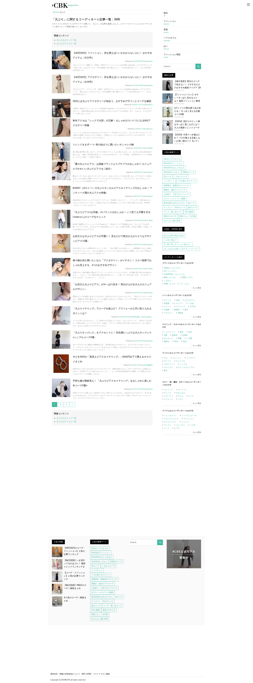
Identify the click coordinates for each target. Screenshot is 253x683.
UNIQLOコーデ (188, 172)
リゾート (167, 306)
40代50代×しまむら (172, 172)
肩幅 (180, 338)
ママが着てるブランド (186, 181)
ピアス (177, 428)
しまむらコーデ (180, 176)
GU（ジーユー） (170, 271)
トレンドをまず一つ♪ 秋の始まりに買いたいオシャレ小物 (103, 144)
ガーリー (167, 361)
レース (191, 396)
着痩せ (166, 341)
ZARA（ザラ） (188, 277)
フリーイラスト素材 (101, 674)
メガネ (193, 425)
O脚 (165, 335)
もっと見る (197, 288)
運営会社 (54, 674)
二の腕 (189, 338)
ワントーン (168, 390)
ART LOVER (86, 674)
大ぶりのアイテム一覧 (66, 43)
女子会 (193, 306)
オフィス (167, 300)
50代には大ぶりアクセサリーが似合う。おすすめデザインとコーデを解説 (112, 101)
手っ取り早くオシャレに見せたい (177, 244)
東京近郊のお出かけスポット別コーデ (179, 203)
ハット (166, 428)
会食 (178, 300)
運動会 (180, 313)
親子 (186, 310)
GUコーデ (167, 176)
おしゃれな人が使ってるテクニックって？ (181, 249)
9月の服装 (189, 212)
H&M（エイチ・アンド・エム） (177, 284)
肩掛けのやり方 (170, 216)
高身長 (185, 335)
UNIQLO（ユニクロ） (172, 268)
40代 (176, 341)
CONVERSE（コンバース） (175, 274)
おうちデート (190, 300)
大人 (166, 358)
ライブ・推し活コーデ (173, 212)
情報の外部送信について (70, 674)
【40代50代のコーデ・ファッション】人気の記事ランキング (74, 551)
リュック (185, 422)
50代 (185, 341)
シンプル (183, 364)
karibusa (149, 61)
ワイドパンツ (188, 419)
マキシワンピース (171, 419)
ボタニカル (180, 393)
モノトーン (182, 390)
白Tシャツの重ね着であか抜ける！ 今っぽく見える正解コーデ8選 (187, 111)
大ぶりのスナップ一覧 (66, 40)
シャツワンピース (189, 415)
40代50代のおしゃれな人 (174, 168)
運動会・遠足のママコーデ (175, 190)
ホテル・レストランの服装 (175, 199)
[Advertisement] (181, 487)
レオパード (168, 396)
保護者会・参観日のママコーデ (176, 185)
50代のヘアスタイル (172, 159)
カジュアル (180, 361)
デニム (180, 396)
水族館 (166, 310)
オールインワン (170, 422)
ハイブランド (169, 181)
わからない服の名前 (172, 221)
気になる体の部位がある (174, 235)
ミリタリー (191, 358)
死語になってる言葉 (187, 216)
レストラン (178, 303)
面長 (181, 332)
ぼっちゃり (168, 338)
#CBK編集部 (148, 365)
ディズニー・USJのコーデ (174, 207)
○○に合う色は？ (170, 240)
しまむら (167, 281)
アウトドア (180, 306)
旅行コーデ (192, 207)
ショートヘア (169, 332)
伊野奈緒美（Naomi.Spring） (142, 317)
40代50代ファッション (173, 163)
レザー (180, 399)
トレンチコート (170, 415)
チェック (167, 393)
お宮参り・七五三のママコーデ (176, 194)
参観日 (177, 310)
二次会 (191, 303)
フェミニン (177, 358)
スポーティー (169, 364)
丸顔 (190, 332)
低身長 (174, 335)
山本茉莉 (149, 148)
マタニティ (168, 313)
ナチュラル (168, 367)
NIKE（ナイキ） (170, 277)
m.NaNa (150, 220)
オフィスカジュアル (186, 367)
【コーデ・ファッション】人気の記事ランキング (74, 575)
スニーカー (180, 425)
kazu (151, 129)
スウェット (168, 399)
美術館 (166, 303)
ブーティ (167, 425)
